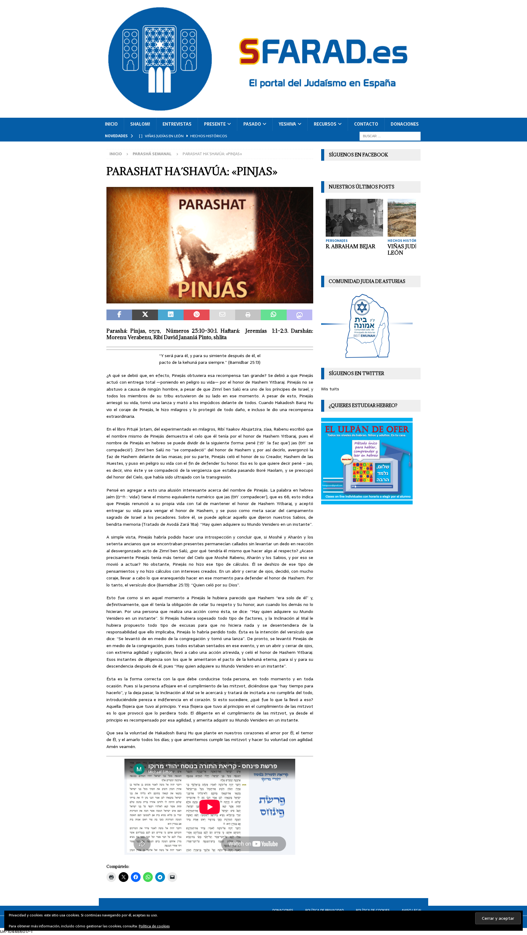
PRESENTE (215, 124)
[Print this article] (248, 315)
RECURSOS (325, 124)
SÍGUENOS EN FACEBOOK (358, 155)
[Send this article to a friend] (222, 315)
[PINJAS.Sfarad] (209, 299)
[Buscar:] (390, 135)
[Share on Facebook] (119, 315)
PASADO (252, 124)
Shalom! (140, 124)
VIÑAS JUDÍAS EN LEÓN (410, 249)
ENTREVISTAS (177, 124)
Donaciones (405, 124)
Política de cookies (154, 926)
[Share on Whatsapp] (273, 315)
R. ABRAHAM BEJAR (350, 246)
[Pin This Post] (196, 315)
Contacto (366, 124)
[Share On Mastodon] (299, 315)
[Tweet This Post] (145, 315)
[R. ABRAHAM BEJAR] (354, 217)
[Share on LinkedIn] (171, 315)
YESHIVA (287, 124)
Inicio (111, 124)
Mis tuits (330, 388)
